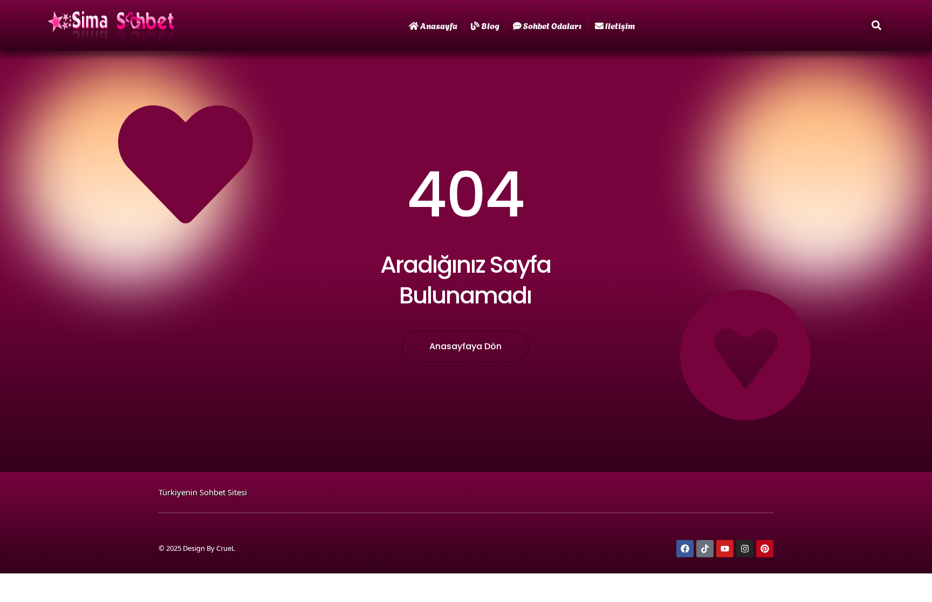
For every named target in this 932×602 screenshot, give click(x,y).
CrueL (225, 548)
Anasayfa (438, 25)
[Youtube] (725, 548)
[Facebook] (685, 548)
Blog (490, 25)
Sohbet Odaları (552, 25)
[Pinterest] (764, 548)
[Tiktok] (705, 548)
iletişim (620, 25)
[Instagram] (744, 548)
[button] (877, 25)
